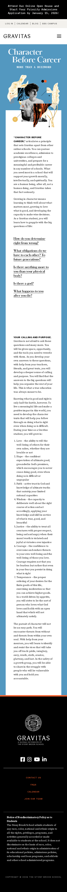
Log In (9, 23)
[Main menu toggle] (59, 36)
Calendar (23, 23)
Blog (35, 23)
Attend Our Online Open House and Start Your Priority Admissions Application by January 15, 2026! (33, 9)
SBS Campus (49, 23)
